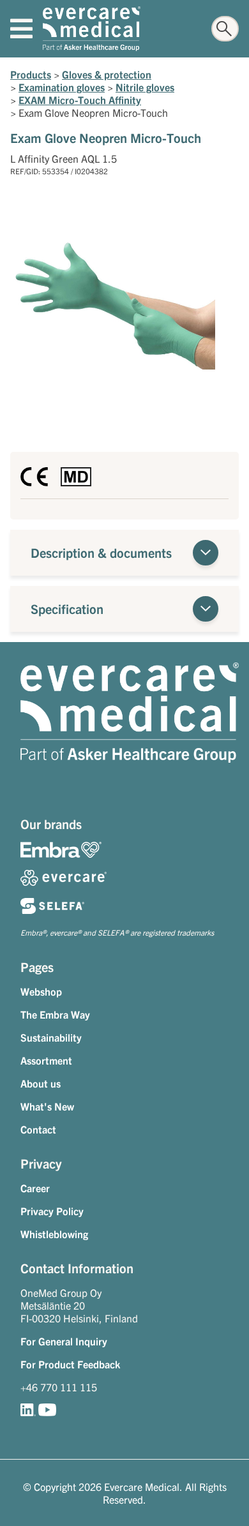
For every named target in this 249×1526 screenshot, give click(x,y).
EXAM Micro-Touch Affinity (80, 99)
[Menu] (21, 28)
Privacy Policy (52, 1210)
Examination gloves (62, 86)
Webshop (41, 991)
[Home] (91, 28)
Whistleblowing (54, 1233)
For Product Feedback (70, 1364)
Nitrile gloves (145, 86)
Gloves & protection (106, 74)
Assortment (46, 1060)
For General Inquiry (63, 1341)
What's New (47, 1106)
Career (35, 1187)
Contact (38, 1129)
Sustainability (51, 1037)
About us (40, 1083)
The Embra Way (55, 1014)
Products (30, 74)
